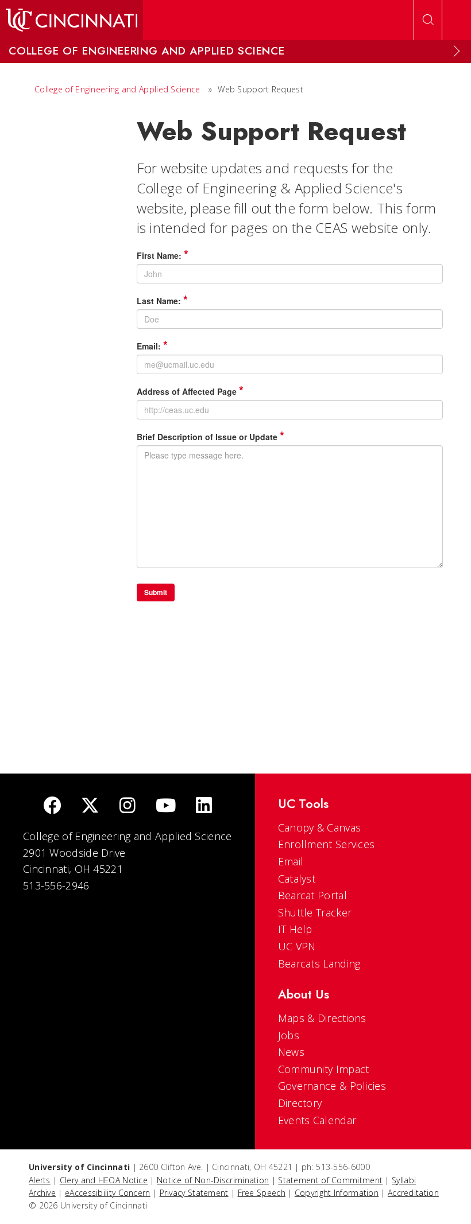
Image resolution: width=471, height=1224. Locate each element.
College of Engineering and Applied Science (117, 89)
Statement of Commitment (330, 1180)
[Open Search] (428, 20)
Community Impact (323, 1069)
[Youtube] (166, 806)
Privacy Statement (194, 1192)
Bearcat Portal (312, 895)
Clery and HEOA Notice (104, 1180)
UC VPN (297, 946)
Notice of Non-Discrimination (213, 1180)
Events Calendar (317, 1120)
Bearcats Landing (319, 963)
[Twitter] (90, 806)
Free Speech (261, 1192)
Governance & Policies (332, 1086)
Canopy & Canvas (319, 827)
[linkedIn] (204, 806)
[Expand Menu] (456, 51)
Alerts (40, 1180)
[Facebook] (52, 806)
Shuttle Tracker (315, 912)
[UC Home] (71, 20)
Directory (300, 1103)
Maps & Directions (322, 1018)
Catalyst (296, 878)
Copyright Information (337, 1192)
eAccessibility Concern (107, 1192)
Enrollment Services (326, 844)
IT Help (295, 929)
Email (291, 861)
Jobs (288, 1035)
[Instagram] (127, 806)
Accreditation (413, 1192)
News (291, 1052)
